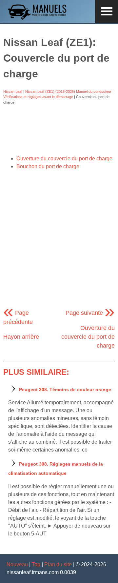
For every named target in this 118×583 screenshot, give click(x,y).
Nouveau (17, 564)
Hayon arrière (21, 336)
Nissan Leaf (12, 91)
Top (36, 564)
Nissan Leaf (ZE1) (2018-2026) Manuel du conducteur (68, 91)
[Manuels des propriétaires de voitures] (39, 19)
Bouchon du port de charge (47, 166)
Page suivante (90, 313)
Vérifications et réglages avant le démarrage (38, 97)
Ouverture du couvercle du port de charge (64, 158)
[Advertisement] (59, 130)
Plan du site (58, 564)
